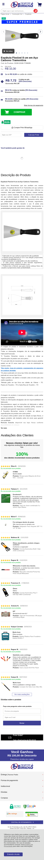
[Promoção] (22, 22)
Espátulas (28, 14)
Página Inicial (5, 14)
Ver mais (4, 428)
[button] (16, 52)
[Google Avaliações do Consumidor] (14, 814)
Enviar (22, 723)
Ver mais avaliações (22, 694)
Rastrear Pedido (13, 774)
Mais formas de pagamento (33, 105)
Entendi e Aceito (13, 854)
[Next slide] (40, 31)
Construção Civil (17, 14)
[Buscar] (35, 11)
